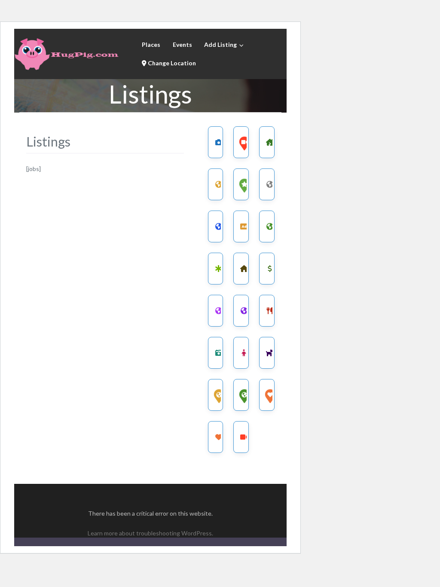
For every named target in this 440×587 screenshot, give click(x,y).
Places (151, 44)
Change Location (171, 63)
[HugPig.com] (68, 53)
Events (182, 44)
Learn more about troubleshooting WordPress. (150, 533)
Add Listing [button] (220, 44)
